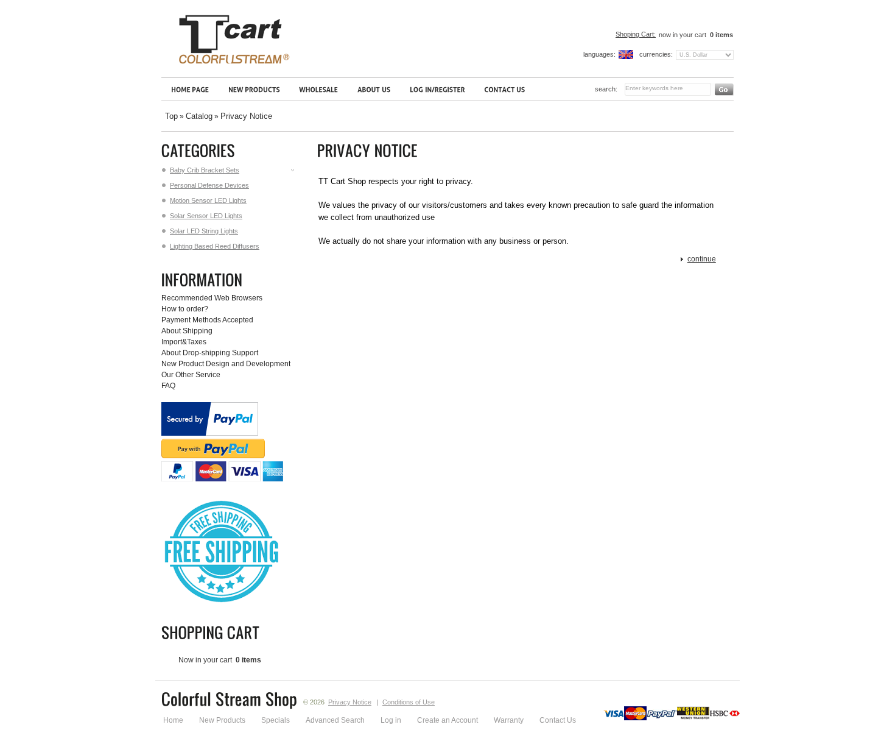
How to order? (184, 309)
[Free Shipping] (220, 602)
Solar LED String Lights (204, 231)
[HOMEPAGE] (190, 89)
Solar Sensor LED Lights (206, 215)
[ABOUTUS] (374, 89)
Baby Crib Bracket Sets (204, 170)
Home (173, 720)
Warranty (509, 720)
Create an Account (447, 720)
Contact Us (557, 720)
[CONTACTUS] (504, 89)
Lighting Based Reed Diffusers (214, 246)
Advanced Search (335, 720)
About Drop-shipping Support (209, 353)
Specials (275, 720)
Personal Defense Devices (209, 185)
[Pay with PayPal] (213, 456)
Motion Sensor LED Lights (208, 200)
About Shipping (186, 331)
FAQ (168, 385)
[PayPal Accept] (222, 479)
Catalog (199, 116)
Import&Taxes (183, 342)
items (721, 34)
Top (171, 116)
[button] (698, 259)
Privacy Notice (246, 116)
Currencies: (656, 54)
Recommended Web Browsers (211, 298)
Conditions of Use (408, 702)
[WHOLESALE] (318, 89)
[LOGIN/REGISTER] (437, 89)
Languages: (599, 54)
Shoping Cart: (636, 34)
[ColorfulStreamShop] (229, 701)
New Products (222, 720)
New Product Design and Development (225, 364)
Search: (606, 89)
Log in (391, 720)
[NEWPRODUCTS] (254, 89)
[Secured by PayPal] (209, 433)
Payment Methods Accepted (207, 320)
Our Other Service (190, 374)
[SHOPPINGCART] (212, 633)
